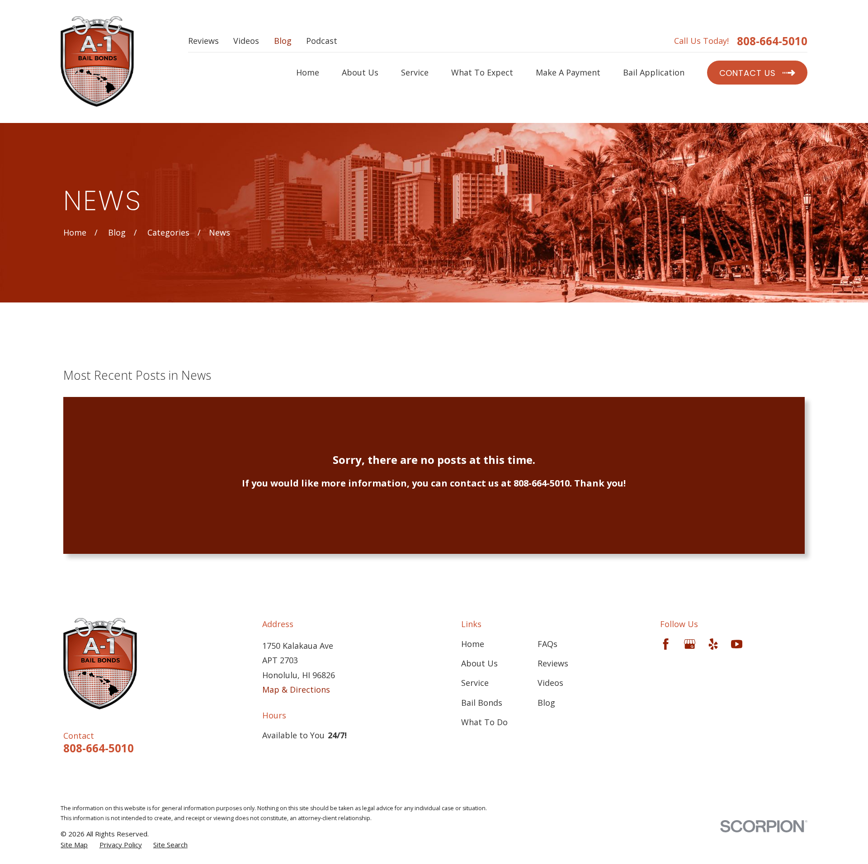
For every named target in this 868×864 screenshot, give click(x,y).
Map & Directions (296, 689)
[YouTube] (736, 644)
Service (475, 682)
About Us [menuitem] (360, 72)
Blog (283, 40)
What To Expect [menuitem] (482, 72)
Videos (246, 40)
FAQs (547, 643)
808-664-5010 (772, 41)
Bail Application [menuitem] (653, 72)
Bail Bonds (481, 702)
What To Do (484, 722)
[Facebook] (665, 644)
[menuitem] (74, 845)
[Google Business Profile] (689, 644)
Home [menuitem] (307, 72)
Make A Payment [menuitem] (568, 72)
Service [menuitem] (415, 72)
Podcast (321, 40)
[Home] (97, 61)
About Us (479, 663)
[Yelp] (713, 644)
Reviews (203, 40)
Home (472, 643)
